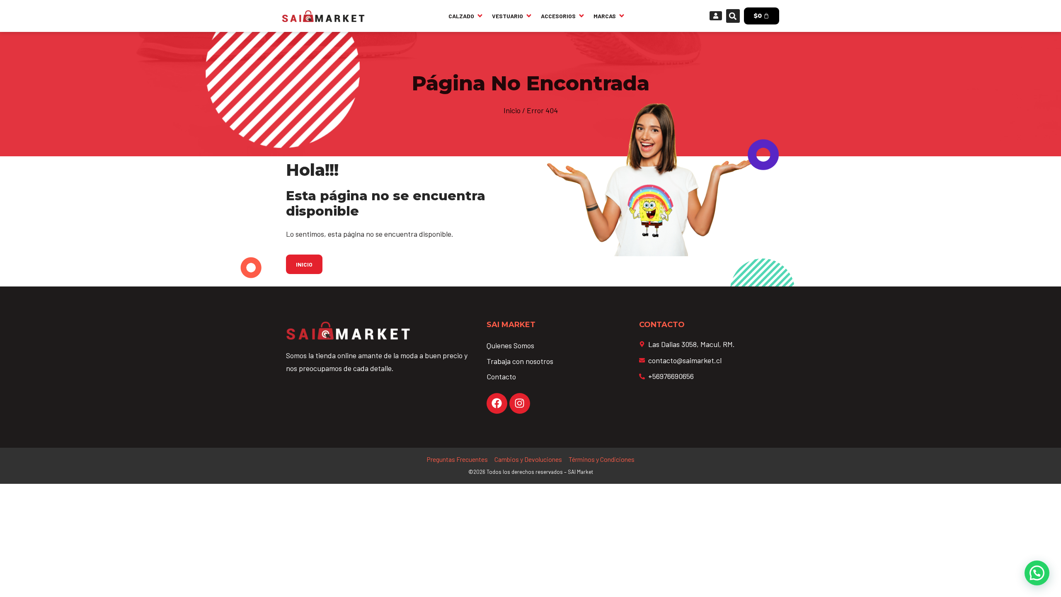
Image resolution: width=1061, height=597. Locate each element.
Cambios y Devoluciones (528, 459)
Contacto (501, 376)
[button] (733, 16)
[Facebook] (497, 403)
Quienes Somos (510, 345)
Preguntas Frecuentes (457, 459)
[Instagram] (519, 403)
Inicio (512, 110)
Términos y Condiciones (602, 459)
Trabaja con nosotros (520, 361)
